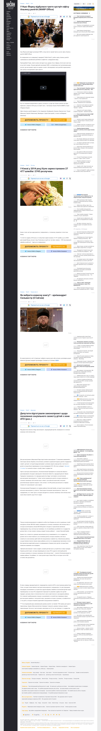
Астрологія (44, 702)
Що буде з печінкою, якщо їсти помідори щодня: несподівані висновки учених (83, 225)
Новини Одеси (72, 666)
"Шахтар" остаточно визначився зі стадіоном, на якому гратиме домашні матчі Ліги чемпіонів (84, 255)
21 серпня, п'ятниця (80, 229)
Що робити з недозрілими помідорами (38, 710)
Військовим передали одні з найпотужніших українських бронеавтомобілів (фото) (82, 386)
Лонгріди (9, 49)
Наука (8, 26)
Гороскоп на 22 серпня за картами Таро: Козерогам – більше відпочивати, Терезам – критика (83, 106)
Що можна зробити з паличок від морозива (56, 690)
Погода (8, 39)
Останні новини (81, 13)
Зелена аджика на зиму (71, 706)
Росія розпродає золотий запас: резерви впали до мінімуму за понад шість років (84, 507)
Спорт (8, 24)
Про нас (54, 727)
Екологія (8, 21)
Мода (39, 702)
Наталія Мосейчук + (35, 662)
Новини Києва (52, 666)
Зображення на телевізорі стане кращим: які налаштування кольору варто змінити (83, 242)
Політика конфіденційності (43, 727)
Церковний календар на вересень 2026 (31, 699)
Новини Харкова (35, 666)
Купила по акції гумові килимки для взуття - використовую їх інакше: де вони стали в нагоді (84, 121)
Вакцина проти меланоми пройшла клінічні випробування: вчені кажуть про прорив (83, 474)
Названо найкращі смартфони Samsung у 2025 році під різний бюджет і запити (83, 635)
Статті (8, 44)
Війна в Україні (26, 662)
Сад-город (25, 710)
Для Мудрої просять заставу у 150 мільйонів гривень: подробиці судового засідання (83, 495)
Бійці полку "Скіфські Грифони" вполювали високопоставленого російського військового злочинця (82, 421)
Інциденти (9, 33)
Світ (8, 19)
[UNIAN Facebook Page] (43, 715)
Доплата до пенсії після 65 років (29, 674)
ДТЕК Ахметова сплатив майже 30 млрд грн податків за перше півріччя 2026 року (84, 528)
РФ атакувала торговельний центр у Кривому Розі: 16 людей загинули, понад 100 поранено (83, 196)
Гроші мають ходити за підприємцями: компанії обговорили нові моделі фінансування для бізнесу (83, 460)
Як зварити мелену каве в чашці (29, 688)
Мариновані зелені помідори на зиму (36, 706)
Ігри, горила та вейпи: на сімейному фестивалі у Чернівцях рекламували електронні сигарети (84, 502)
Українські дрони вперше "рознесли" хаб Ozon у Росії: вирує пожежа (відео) (84, 130)
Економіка (9, 18)
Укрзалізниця (66, 674)
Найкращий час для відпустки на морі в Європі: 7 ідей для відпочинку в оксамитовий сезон (84, 84)
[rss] (59, 715)
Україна (8, 14)
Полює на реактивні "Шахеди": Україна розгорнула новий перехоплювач (82, 512)
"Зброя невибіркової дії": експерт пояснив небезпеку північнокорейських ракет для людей (83, 480)
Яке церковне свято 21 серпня (65, 696)
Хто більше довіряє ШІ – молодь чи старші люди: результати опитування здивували (83, 517)
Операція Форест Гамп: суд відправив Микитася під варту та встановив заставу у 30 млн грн (82, 542)
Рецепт (26, 702)
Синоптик (61, 678)
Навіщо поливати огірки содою (76, 710)
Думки (8, 47)
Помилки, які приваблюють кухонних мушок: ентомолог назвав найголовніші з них (84, 27)
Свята (49, 702)
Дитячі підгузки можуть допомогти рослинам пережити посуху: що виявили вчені (83, 264)
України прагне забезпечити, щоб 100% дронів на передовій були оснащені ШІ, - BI (83, 219)
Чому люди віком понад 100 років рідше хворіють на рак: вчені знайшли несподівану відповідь (83, 547)
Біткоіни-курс (71, 672)
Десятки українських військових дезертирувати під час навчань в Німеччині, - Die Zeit (84, 640)
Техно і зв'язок (10, 28)
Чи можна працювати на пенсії (60, 672)
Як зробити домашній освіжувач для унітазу (48, 688)
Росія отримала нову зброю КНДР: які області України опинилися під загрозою (84, 115)
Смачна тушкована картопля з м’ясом (55, 706)
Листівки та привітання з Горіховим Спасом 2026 (45, 696)
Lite (23, 703)
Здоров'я (9, 34)
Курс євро (42, 672)
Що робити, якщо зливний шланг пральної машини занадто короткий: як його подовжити (84, 617)
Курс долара (36, 672)
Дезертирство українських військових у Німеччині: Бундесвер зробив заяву (84, 366)
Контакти (9, 55)
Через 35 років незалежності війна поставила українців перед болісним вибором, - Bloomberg (83, 357)
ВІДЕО (57, 360)
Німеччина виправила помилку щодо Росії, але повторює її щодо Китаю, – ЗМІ (84, 490)
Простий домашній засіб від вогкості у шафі (39, 686)
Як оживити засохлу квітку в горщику (77, 690)
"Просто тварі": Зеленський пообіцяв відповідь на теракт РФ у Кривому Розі (82, 284)
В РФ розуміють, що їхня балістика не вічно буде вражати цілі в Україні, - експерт (83, 593)
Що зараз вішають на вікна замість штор (69, 688)
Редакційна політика (64, 727)
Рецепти (24, 706)
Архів (8, 51)
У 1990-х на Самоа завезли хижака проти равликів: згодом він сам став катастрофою (84, 347)
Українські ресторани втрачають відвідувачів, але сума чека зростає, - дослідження (83, 579)
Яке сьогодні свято (27, 696)
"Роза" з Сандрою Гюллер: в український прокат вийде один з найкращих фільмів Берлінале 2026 (82, 533)
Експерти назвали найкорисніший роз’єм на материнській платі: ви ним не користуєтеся (83, 391)
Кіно (36, 702)
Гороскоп (24, 682)
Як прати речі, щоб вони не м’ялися (58, 686)
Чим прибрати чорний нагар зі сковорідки (78, 686)
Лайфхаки (24, 686)
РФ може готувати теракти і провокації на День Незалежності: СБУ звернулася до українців (83, 604)
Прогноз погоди (26, 678)
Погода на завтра (68, 678)
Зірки (66, 702)
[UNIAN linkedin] (48, 715)
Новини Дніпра (50, 668)
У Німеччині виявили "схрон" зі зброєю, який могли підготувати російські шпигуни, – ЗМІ (83, 408)
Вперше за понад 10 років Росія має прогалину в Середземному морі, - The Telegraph (84, 275)
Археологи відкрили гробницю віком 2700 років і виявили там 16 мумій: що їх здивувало (84, 233)
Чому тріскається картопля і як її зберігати (58, 710)
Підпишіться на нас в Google (40, 16)
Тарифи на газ (41, 674)
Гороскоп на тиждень (55, 682)
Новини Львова (44, 666)
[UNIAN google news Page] (51, 715)
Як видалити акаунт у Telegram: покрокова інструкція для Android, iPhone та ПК (84, 598)
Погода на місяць (53, 678)
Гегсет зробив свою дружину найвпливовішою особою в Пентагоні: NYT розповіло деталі (83, 210)
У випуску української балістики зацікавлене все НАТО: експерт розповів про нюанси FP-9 (83, 381)
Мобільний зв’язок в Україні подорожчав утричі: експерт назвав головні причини (84, 588)
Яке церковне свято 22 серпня (49, 699)
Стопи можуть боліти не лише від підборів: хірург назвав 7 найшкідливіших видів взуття (83, 93)
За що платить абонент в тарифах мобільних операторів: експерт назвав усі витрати (83, 485)
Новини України (26, 666)
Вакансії (8, 53)
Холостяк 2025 (72, 702)
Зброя (8, 31)
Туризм (8, 36)
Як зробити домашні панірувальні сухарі (58, 692)
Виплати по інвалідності (61, 666)
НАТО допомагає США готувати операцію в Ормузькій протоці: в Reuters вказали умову (83, 201)
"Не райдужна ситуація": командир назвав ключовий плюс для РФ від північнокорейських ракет (83, 574)
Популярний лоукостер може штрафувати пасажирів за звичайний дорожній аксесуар (82, 270)
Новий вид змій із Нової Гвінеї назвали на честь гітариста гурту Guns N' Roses (83, 338)
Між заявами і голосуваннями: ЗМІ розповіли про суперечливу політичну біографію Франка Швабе (83, 372)
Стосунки (61, 702)
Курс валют (49, 672)
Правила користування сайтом (27, 727)
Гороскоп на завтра (44, 682)
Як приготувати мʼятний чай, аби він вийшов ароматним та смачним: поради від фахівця (84, 523)
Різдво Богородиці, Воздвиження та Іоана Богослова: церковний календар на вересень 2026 (84, 135)
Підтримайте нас (84, 8)
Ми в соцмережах (75, 727)
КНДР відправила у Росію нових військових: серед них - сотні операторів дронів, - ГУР (83, 451)
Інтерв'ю (9, 45)
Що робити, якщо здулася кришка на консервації (33, 690)
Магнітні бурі (45, 678)
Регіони (8, 23)
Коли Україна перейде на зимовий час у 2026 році (33, 668)
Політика (9, 16)
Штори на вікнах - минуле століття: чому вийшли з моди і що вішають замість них (83, 629)
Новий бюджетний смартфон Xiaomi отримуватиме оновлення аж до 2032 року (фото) (84, 465)
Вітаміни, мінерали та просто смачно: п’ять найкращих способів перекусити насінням (82, 162)
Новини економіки (27, 672)
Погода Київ (76, 678)
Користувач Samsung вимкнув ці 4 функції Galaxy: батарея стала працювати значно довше (83, 148)
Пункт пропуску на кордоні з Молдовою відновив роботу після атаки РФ (83, 17)
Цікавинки (9, 38)
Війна (8, 13)
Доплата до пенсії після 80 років (53, 674)
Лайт (8, 29)
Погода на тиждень (36, 678)
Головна (8, 11)
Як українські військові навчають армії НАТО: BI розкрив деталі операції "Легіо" (83, 153)
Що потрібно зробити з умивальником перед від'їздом (34, 692)
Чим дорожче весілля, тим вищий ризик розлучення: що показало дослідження (83, 352)
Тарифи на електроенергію (82, 672)
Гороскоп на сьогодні (33, 682)
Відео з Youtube (10, 42)
